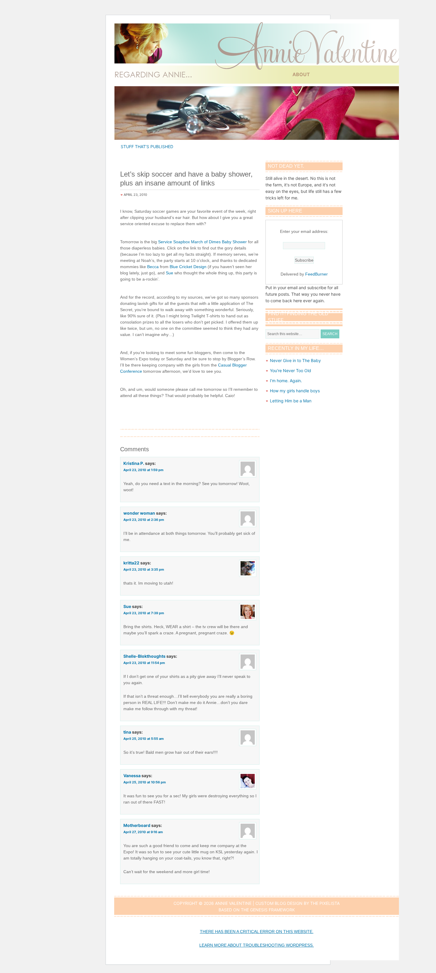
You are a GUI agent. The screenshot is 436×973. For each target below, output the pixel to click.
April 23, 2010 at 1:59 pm (143, 470)
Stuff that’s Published (147, 146)
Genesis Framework (272, 909)
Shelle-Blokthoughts (144, 656)
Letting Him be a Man (290, 400)
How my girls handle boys (295, 390)
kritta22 (131, 562)
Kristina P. (133, 463)
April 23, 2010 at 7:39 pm (143, 613)
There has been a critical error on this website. (257, 931)
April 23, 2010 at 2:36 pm (143, 520)
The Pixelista (325, 903)
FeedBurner (316, 274)
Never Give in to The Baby (295, 360)
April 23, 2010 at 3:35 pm (143, 569)
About (301, 74)
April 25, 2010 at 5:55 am (143, 739)
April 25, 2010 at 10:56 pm (144, 782)
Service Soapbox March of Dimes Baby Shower (202, 241)
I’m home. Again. (286, 380)
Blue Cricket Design (188, 266)
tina (127, 731)
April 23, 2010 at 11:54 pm (144, 663)
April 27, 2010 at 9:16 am (143, 832)
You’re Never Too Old (290, 370)
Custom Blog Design (279, 903)
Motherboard (136, 825)
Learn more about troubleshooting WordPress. (256, 945)
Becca (153, 266)
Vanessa (132, 775)
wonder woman (139, 513)
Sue (169, 273)
